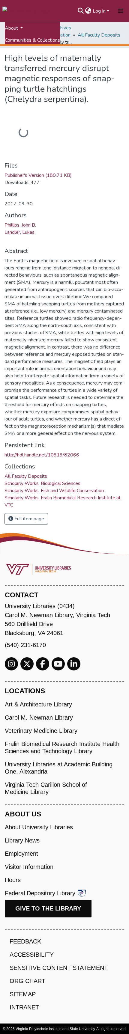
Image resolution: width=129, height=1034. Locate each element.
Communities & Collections (32, 40)
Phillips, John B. (20, 225)
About (12, 28)
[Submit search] (81, 11)
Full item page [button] (28, 519)
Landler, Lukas (19, 232)
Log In (99, 11)
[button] (88, 11)
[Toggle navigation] (120, 11)
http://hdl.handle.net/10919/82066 (41, 455)
